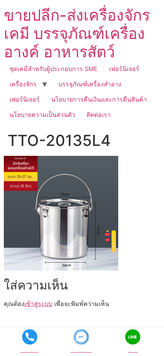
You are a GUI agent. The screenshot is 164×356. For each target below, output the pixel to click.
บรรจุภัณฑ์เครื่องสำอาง (89, 84)
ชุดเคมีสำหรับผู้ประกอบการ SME (54, 69)
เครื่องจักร (23, 84)
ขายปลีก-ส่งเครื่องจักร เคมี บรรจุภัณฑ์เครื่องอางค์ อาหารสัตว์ (77, 33)
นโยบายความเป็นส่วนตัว (42, 114)
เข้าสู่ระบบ (38, 303)
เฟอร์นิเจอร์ (124, 69)
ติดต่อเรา (99, 114)
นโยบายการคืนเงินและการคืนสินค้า (99, 99)
